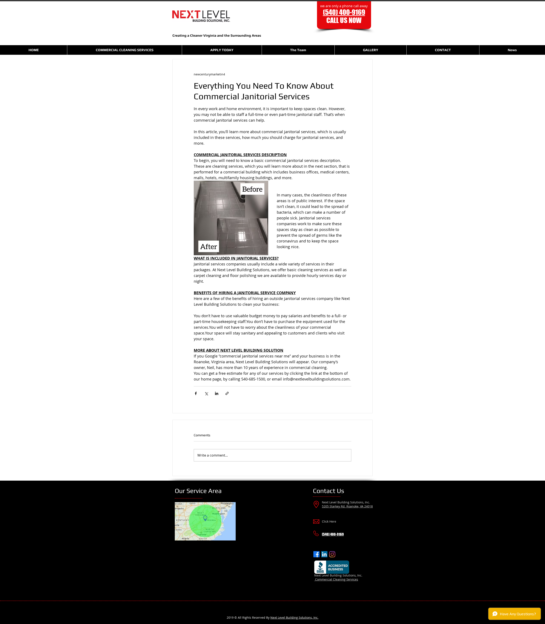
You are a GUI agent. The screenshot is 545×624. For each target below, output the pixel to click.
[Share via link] (227, 393)
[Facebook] (316, 554)
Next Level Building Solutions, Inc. (294, 617)
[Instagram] (332, 554)
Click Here (329, 521)
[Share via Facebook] (196, 393)
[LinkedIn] (324, 554)
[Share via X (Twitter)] (206, 393)
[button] (124, 50)
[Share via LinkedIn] (217, 393)
